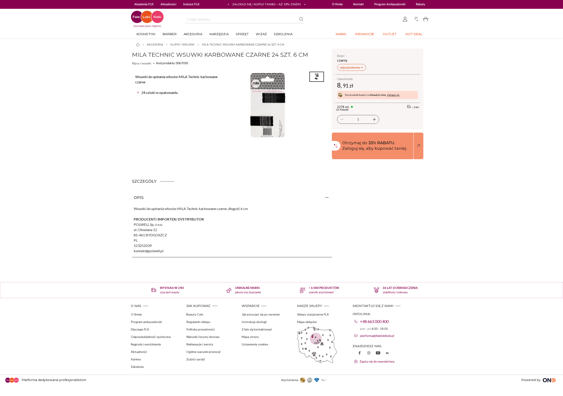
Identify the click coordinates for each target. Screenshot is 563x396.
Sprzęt (242, 34)
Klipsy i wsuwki (182, 44)
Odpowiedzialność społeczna (151, 337)
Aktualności (139, 352)
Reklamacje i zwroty (199, 344)
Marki (341, 34)
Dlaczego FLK (140, 329)
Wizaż (261, 34)
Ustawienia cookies (255, 344)
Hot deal (413, 34)
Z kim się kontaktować (257, 329)
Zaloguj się (393, 95)
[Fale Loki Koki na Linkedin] (387, 353)
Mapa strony (250, 337)
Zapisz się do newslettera (377, 361)
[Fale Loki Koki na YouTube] (378, 353)
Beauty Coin (194, 314)
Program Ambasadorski (389, 4)
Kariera (136, 359)
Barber (169, 34)
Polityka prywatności (200, 329)
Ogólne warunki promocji (203, 352)
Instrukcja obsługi (254, 322)
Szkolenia (283, 34)
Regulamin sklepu (198, 322)
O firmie (337, 4)
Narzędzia (219, 34)
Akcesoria (193, 34)
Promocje (364, 34)
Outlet (389, 34)
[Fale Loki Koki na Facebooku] (359, 353)
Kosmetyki (145, 34)
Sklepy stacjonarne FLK (313, 314)
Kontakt (358, 4)
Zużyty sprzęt (195, 359)
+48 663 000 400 (374, 321)
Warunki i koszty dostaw (202, 337)
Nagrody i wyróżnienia (146, 344)
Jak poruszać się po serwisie (261, 314)
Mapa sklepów (307, 322)
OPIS (139, 197)
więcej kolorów (350, 67)
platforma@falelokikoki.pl (377, 336)
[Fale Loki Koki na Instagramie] (369, 353)
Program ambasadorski (146, 322)
